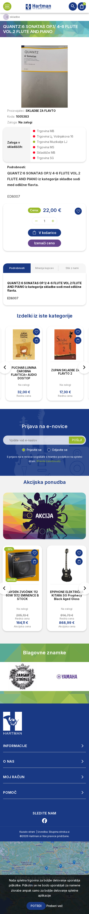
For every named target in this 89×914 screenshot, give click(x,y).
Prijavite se (34, 450)
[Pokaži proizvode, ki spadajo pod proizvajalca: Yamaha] (22, 676)
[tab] (17, 268)
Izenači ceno (44, 243)
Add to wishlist (78, 211)
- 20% (9, 549)
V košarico (47, 233)
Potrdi (36, 906)
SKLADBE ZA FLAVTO (41, 110)
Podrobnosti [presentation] (17, 268)
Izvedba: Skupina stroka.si (54, 831)
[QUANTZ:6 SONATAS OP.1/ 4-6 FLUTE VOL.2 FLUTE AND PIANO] (44, 76)
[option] (23, 363)
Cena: (34, 210)
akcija (11, 580)
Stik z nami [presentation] (72, 268)
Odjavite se (59, 450)
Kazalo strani (27, 831)
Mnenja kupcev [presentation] (44, 268)
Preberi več (54, 906)
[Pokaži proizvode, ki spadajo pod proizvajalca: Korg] (66, 676)
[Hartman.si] (12, 723)
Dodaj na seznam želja (36, 331)
